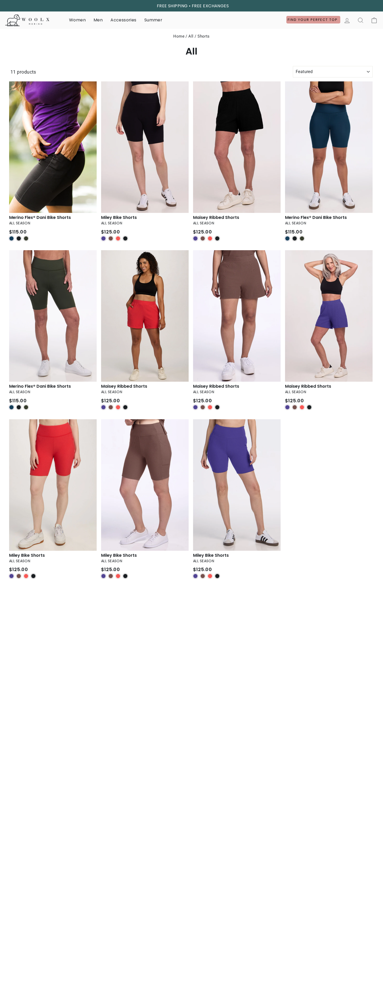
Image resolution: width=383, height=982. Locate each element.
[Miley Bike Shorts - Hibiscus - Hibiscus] (26, 576)
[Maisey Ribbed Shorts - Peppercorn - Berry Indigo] (195, 407)
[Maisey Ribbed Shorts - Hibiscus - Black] (125, 407)
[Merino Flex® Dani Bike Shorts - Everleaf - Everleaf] (26, 407)
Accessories (123, 20)
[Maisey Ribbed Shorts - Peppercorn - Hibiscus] (210, 407)
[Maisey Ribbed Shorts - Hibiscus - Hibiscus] (118, 407)
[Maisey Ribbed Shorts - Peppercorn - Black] (217, 407)
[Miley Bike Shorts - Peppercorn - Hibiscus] (118, 576)
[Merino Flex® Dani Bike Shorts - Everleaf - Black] (18, 407)
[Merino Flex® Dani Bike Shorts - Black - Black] (18, 238)
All (190, 36)
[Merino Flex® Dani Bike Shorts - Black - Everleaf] (26, 238)
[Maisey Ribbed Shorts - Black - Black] (217, 238)
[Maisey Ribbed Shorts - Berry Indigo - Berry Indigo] (287, 407)
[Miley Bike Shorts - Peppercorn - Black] (125, 576)
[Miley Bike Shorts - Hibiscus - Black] (33, 576)
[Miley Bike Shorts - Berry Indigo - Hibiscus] (210, 576)
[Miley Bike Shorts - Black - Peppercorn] (110, 238)
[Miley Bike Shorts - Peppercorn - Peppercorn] (110, 576)
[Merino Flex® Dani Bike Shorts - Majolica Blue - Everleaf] (302, 238)
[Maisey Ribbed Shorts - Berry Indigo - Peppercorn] (294, 407)
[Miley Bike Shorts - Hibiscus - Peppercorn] (18, 576)
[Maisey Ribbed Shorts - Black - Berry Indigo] (195, 238)
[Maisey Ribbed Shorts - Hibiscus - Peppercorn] (110, 407)
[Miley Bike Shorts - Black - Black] (125, 238)
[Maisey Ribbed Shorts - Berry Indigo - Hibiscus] (302, 407)
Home (178, 36)
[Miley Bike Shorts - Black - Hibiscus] (118, 238)
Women (77, 20)
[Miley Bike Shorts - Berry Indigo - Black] (217, 576)
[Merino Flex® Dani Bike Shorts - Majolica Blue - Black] (294, 238)
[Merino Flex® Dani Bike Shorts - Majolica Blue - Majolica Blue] (287, 238)
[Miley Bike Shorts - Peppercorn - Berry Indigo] (103, 576)
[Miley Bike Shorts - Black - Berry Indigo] (103, 238)
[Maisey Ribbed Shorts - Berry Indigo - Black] (309, 407)
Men (98, 20)
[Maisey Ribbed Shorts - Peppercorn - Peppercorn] (202, 407)
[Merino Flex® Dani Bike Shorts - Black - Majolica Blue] (11, 238)
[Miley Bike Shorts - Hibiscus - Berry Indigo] (11, 576)
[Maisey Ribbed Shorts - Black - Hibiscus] (210, 238)
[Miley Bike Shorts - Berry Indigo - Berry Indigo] (195, 576)
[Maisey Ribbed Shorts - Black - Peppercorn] (202, 238)
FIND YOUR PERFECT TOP (313, 19)
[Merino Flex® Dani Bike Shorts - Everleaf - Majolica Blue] (11, 407)
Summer (153, 20)
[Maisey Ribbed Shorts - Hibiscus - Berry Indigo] (103, 407)
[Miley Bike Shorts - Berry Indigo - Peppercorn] (202, 576)
